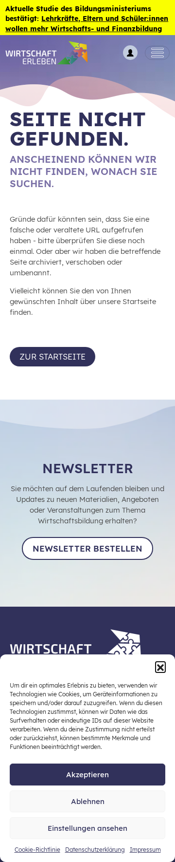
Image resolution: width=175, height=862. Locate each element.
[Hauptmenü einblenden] (157, 53)
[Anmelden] (130, 52)
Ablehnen (88, 801)
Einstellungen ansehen (87, 828)
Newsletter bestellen (87, 548)
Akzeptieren (87, 774)
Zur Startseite (52, 356)
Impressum (145, 849)
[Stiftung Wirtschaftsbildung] (83, 646)
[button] (160, 666)
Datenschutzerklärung (95, 849)
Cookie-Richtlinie (37, 849)
